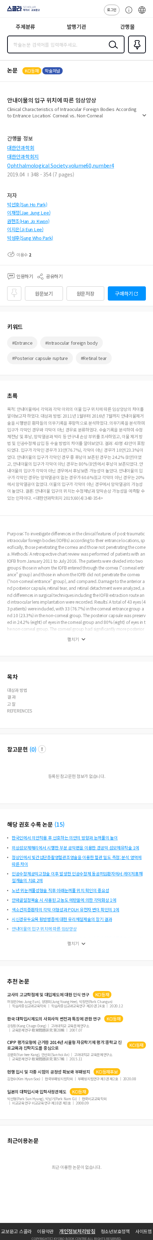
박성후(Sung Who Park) (30, 237)
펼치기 (73, 639)
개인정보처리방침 (77, 1231)
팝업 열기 (42, 749)
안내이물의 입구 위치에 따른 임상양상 (44, 929)
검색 (111, 50)
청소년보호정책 (115, 1231)
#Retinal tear (94, 358)
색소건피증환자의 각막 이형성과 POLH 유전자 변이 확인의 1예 (65, 909)
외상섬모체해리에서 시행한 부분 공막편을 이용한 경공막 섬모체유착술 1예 (75, 847)
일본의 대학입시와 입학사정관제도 (36, 1092)
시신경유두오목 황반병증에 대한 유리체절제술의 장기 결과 (62, 919)
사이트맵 (143, 1231)
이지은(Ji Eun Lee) (25, 229)
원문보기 (44, 293)
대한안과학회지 (23, 156)
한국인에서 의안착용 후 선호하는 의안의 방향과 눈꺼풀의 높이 (65, 837)
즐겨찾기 (135, 52)
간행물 (127, 26)
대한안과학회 (20, 147)
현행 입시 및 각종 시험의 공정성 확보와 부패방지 (48, 1072)
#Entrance (22, 342)
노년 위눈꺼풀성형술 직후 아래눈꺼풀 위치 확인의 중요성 (60, 890)
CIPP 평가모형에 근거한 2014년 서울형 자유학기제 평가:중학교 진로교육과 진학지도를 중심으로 (64, 1045)
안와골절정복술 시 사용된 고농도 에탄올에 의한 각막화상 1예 (64, 900)
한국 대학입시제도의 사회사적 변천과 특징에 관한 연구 (54, 1019)
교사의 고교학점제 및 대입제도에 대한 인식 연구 (48, 994)
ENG (142, 13)
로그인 (111, 9)
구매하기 (124, 293)
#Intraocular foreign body (71, 342)
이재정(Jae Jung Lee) (28, 212)
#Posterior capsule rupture (40, 358)
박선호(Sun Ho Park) (27, 204)
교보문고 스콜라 (16, 1231)
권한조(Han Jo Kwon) (28, 221)
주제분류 (25, 26)
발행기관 (76, 26)
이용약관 (45, 1231)
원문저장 (85, 293)
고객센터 (127, 13)
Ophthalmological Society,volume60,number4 (60, 165)
